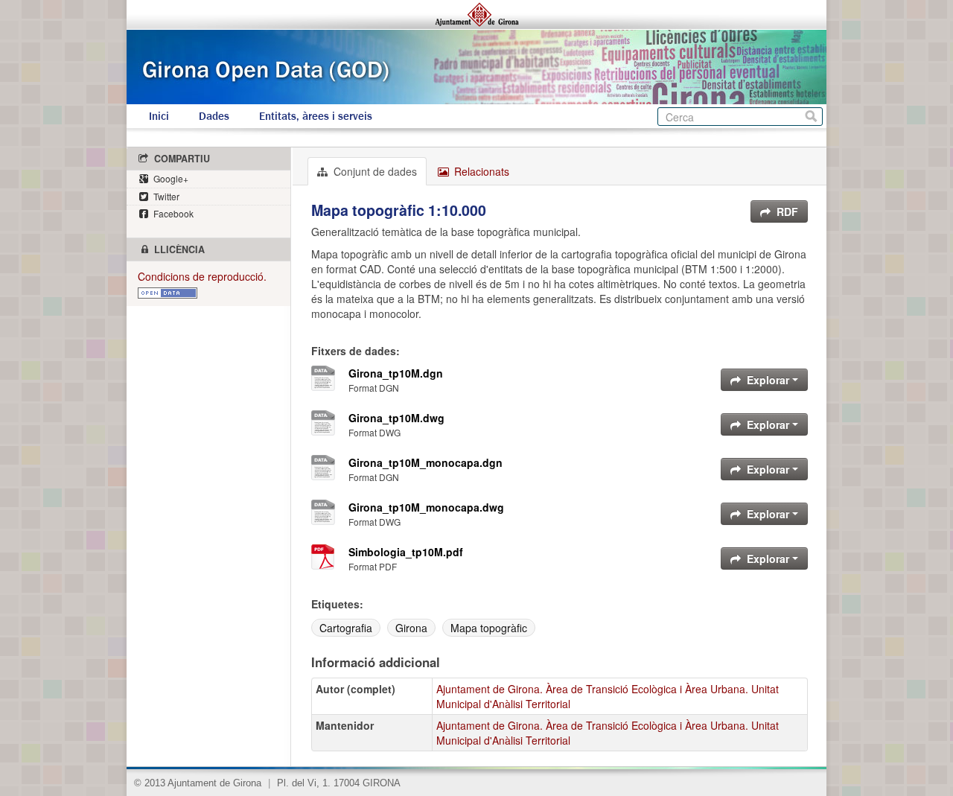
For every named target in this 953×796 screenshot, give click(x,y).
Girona (411, 627)
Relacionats (480, 171)
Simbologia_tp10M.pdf (405, 551)
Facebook (172, 213)
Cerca (811, 116)
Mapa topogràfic (488, 627)
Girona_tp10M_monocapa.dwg (426, 507)
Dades (214, 116)
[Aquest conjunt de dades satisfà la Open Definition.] (167, 291)
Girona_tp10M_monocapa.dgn (425, 462)
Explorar (768, 379)
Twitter (165, 196)
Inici (159, 116)
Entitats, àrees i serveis (315, 116)
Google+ (169, 178)
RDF (786, 211)
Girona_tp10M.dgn (395, 373)
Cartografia (345, 627)
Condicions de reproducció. (202, 276)
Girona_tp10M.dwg (396, 417)
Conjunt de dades (374, 171)
